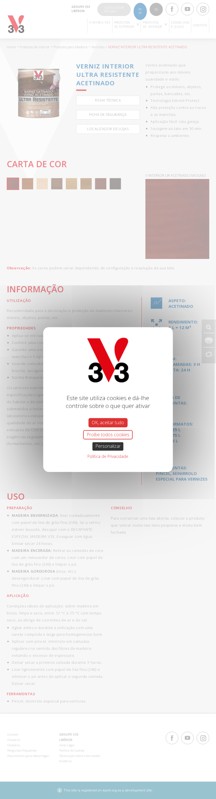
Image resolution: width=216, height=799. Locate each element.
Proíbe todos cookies (108, 434)
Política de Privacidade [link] (107, 456)
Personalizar (108, 446)
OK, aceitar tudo (108, 422)
